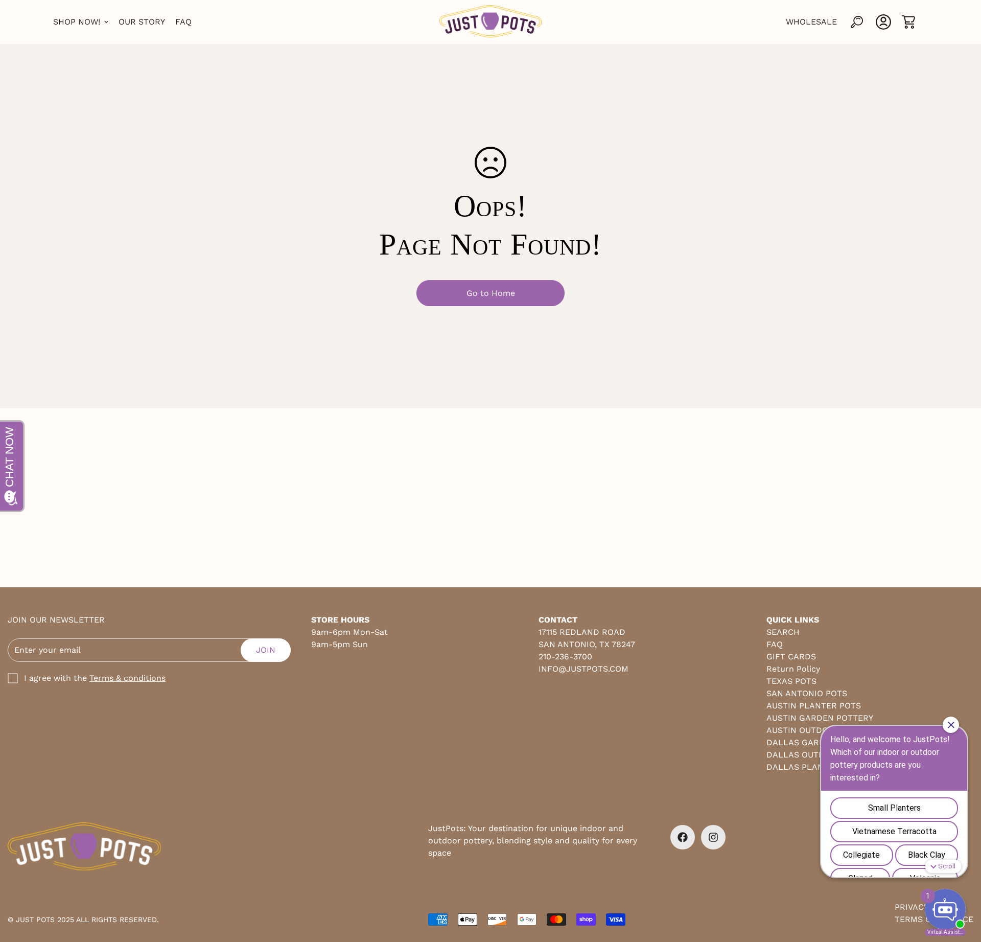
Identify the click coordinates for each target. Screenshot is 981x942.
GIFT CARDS (791, 656)
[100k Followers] (713, 837)
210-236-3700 (565, 656)
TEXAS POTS (791, 681)
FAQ (183, 22)
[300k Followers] (682, 837)
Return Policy (793, 669)
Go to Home (490, 293)
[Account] (883, 22)
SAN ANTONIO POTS (806, 693)
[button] (908, 22)
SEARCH (783, 632)
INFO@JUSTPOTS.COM (583, 669)
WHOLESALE (811, 22)
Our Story (142, 22)
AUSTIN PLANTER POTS (813, 705)
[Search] (857, 22)
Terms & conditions (127, 678)
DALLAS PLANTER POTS (814, 767)
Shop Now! (76, 22)
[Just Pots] (490, 22)
